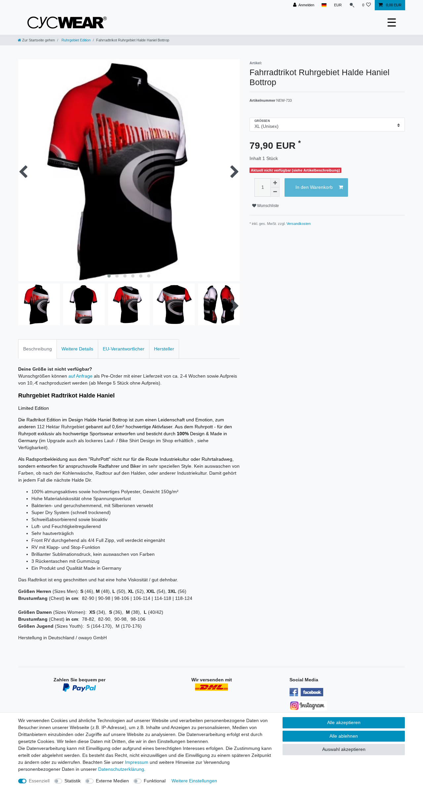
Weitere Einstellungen (194, 780)
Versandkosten (299, 224)
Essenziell (39, 780)
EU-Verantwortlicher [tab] (123, 348)
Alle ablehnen (343, 736)
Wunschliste (267, 205)
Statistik (72, 780)
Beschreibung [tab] (37, 348)
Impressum (136, 762)
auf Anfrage (80, 376)
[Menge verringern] (275, 192)
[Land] (324, 5)
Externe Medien (112, 780)
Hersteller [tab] (164, 348)
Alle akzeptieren (344, 722)
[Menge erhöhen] (275, 182)
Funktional (155, 780)
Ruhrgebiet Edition (75, 40)
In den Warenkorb (314, 187)
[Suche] (352, 5)
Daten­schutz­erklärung (121, 769)
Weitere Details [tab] (77, 348)
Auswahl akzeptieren (343, 749)
